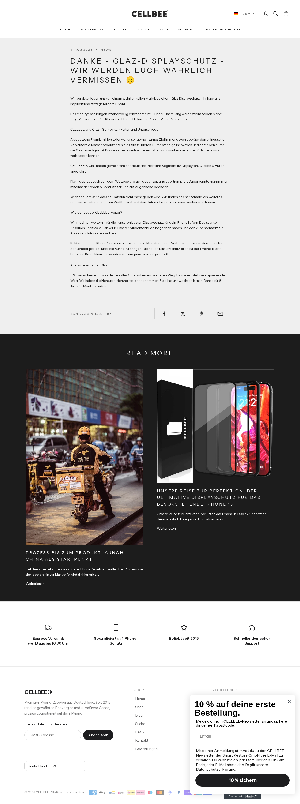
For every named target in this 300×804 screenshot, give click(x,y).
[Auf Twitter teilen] (182, 313)
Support (186, 29)
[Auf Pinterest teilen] (201, 313)
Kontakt (141, 740)
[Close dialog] (289, 701)
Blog (139, 715)
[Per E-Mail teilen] (220, 313)
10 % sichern (243, 780)
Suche (140, 723)
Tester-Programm (222, 29)
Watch (143, 29)
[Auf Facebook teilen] (164, 313)
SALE (164, 29)
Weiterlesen (35, 584)
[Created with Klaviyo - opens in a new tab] (242, 796)
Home (65, 29)
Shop (139, 707)
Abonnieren (98, 735)
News (106, 49)
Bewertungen (146, 749)
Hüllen (120, 29)
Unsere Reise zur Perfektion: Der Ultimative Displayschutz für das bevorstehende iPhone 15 (209, 497)
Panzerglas (92, 29)
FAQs (140, 732)
